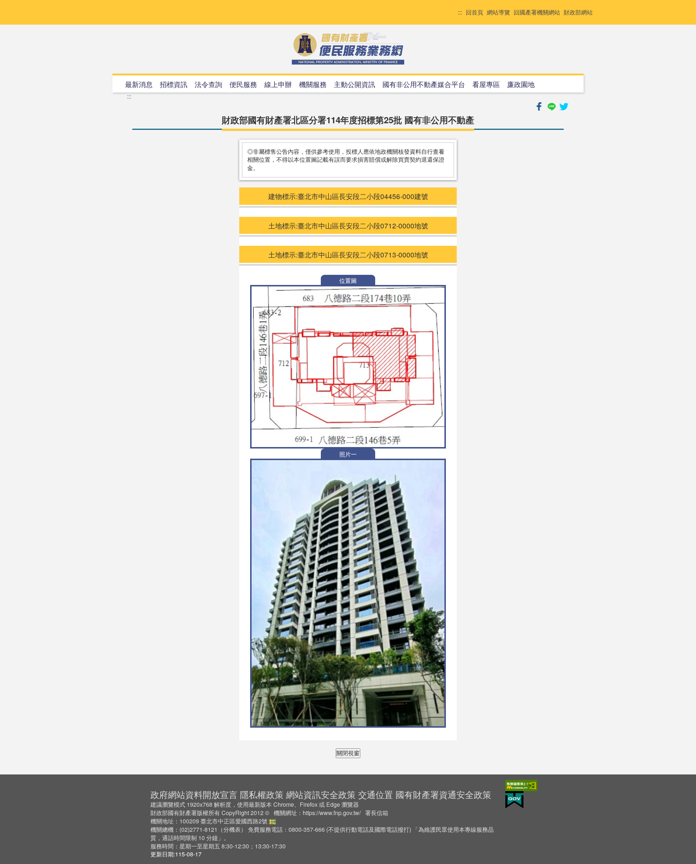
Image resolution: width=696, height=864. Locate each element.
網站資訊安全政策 (321, 794)
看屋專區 (486, 84)
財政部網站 (578, 12)
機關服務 (313, 84)
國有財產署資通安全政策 (443, 794)
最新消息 (139, 84)
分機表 (232, 829)
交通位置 (375, 794)
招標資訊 (173, 84)
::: (460, 12)
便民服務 (243, 84)
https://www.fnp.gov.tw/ (332, 813)
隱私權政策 (261, 794)
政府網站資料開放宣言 (193, 794)
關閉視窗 (348, 753)
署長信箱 (376, 813)
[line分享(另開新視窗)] (552, 105)
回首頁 (474, 12)
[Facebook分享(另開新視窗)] (540, 105)
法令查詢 (208, 84)
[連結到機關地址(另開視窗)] (272, 821)
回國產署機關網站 (537, 12)
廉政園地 (521, 84)
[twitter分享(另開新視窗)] (563, 105)
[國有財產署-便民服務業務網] (348, 48)
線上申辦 (278, 84)
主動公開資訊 (354, 84)
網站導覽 (498, 12)
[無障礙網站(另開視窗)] (521, 785)
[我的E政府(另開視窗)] (514, 799)
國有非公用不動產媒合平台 (423, 84)
